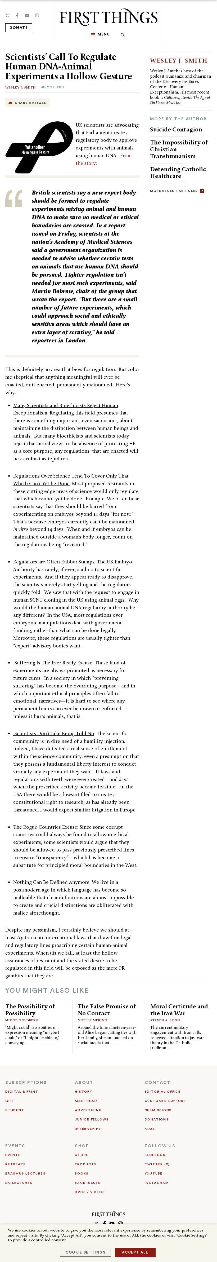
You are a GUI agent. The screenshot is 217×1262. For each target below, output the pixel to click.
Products (86, 1164)
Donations (157, 1119)
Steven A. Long (165, 1020)
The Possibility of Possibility (30, 1009)
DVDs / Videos (90, 1192)
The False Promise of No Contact (107, 1009)
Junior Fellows (92, 1119)
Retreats (15, 1164)
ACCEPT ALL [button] (135, 1252)
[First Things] (108, 17)
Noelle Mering (92, 1020)
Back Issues (88, 1182)
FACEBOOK (155, 1155)
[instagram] (37, 15)
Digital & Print (21, 1091)
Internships (88, 1128)
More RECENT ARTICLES (174, 190)
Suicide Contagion (176, 129)
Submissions (158, 1110)
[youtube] (27, 15)
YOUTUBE (153, 1173)
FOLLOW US (160, 1146)
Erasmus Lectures (25, 1173)
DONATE (19, 28)
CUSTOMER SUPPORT (166, 1100)
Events (13, 1155)
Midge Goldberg (22, 1020)
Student (14, 1110)
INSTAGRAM (157, 1182)
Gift (10, 1100)
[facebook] (17, 15)
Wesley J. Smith (20, 87)
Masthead (86, 1100)
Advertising (88, 1110)
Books (82, 1173)
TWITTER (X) (157, 1164)
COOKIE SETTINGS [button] (85, 1252)
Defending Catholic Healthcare (178, 172)
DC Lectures (18, 1182)
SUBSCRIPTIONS (26, 1082)
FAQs (150, 1128)
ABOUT (84, 1082)
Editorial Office (163, 1091)
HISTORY (83, 1091)
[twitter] (7, 15)
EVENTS (15, 1146)
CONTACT (158, 1082)
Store (81, 1155)
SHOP (82, 1146)
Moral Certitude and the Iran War (179, 1009)
